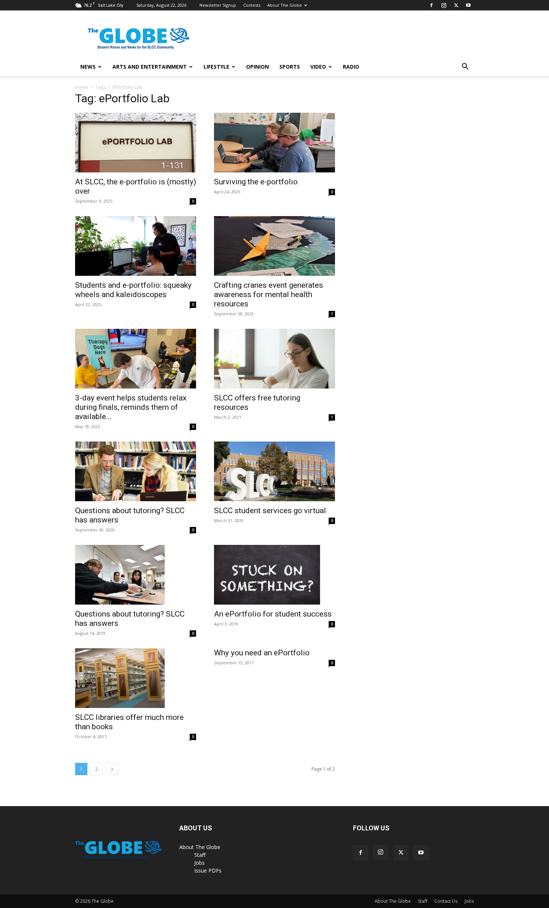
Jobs (199, 862)
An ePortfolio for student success (273, 613)
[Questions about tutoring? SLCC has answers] (135, 471)
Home (81, 87)
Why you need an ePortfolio (262, 652)
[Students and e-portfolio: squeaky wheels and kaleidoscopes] (135, 246)
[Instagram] (443, 5)
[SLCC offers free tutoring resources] (274, 359)
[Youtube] (468, 5)
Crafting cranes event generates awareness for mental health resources (268, 294)
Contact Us (446, 901)
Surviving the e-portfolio (256, 181)
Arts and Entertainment (149, 66)
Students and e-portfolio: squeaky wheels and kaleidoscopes (133, 290)
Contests (251, 5)
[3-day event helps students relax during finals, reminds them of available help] (135, 359)
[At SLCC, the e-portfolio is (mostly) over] (135, 142)
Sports (289, 66)
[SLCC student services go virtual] (274, 471)
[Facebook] (431, 5)
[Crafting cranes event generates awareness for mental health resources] (274, 246)
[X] (456, 5)
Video (318, 66)
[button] (465, 67)
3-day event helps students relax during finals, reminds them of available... (130, 407)
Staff (199, 854)
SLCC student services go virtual (270, 510)
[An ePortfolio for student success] (274, 575)
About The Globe (284, 5)
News (88, 66)
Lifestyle (216, 66)
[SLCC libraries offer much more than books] (135, 678)
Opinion (257, 66)
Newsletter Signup (217, 5)
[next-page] (112, 769)
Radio (351, 66)
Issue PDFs (207, 870)
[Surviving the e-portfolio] (274, 142)
